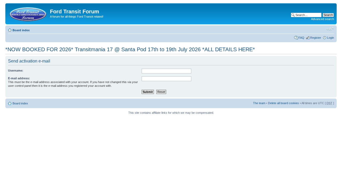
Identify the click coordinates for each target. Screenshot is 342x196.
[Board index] (28, 13)
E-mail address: (19, 78)
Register (315, 37)
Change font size (330, 29)
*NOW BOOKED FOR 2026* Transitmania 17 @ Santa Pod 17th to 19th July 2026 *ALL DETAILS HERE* (130, 49)
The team (259, 103)
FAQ (301, 37)
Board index (21, 30)
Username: (15, 70)
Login (330, 37)
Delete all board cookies (283, 103)
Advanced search (322, 19)
